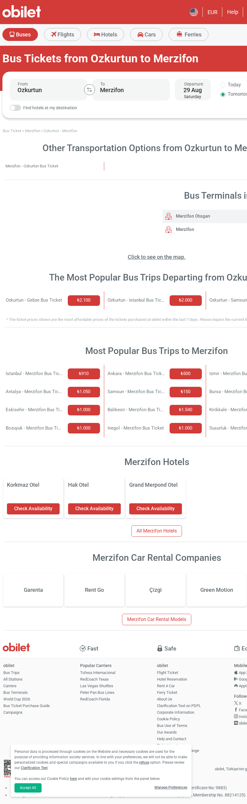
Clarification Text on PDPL (179, 705)
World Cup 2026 (16, 699)
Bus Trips (11, 672)
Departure (193, 84)
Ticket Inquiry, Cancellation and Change (178, 748)
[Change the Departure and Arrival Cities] (89, 89)
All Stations (13, 679)
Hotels (108, 34)
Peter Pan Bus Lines (97, 692)
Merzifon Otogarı (192, 216)
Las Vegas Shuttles (96, 686)
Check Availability (33, 508)
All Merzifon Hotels (156, 531)
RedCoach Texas (94, 679)
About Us (164, 699)
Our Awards (167, 732)
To (102, 84)
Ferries (192, 34)
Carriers (10, 686)
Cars (149, 34)
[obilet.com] (36, 17)
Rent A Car (166, 686)
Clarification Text (34, 768)
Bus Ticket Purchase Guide (26, 705)
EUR (212, 12)
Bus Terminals (15, 692)
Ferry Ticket (167, 692)
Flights (65, 34)
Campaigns (13, 712)
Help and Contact (171, 739)
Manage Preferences (171, 787)
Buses (23, 34)
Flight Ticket (167, 672)
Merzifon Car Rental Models (156, 619)
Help (232, 12)
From (23, 84)
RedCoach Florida (95, 699)
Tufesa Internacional (97, 672)
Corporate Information (175, 712)
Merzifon (184, 229)
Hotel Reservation (172, 679)
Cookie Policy (168, 719)
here (73, 779)
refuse (144, 762)
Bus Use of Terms (172, 725)
